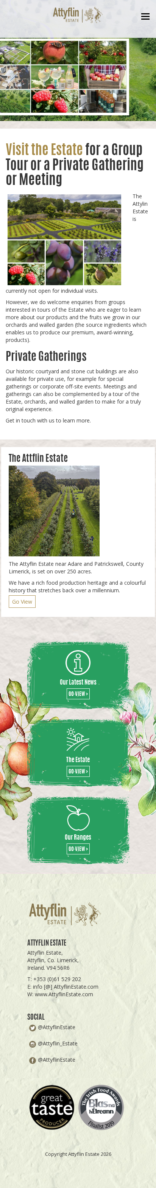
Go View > (78, 694)
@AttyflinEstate (56, 1027)
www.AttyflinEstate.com (64, 994)
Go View (22, 601)
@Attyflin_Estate (58, 1043)
